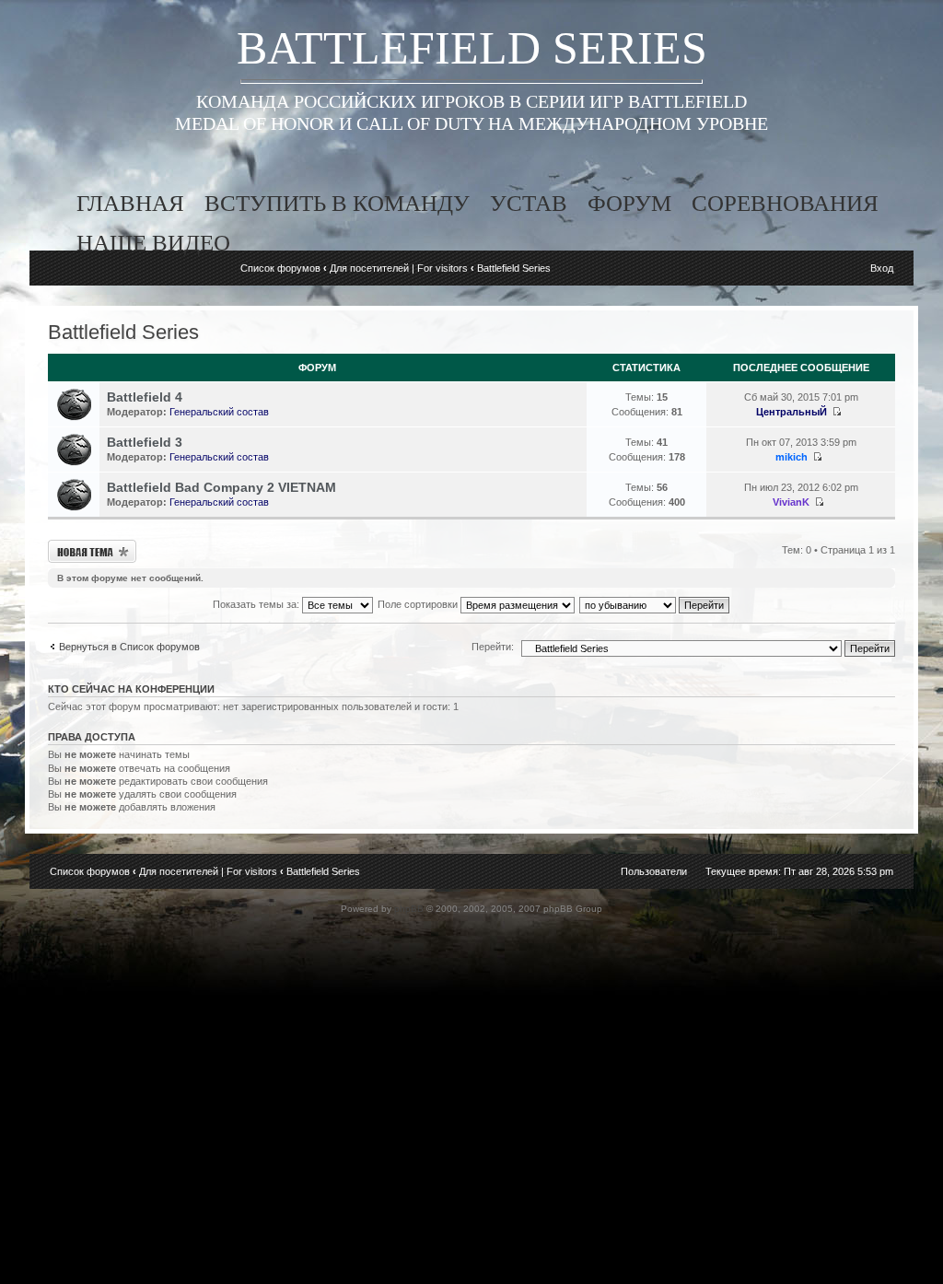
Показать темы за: (257, 604)
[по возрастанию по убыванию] (655, 604)
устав (528, 203)
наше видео (153, 242)
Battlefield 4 (144, 397)
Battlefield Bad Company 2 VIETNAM (221, 487)
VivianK (791, 502)
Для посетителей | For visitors (399, 268)
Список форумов (280, 268)
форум (629, 203)
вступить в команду (337, 203)
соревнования (785, 203)
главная (130, 203)
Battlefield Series (514, 268)
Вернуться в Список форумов (129, 646)
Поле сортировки (419, 604)
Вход (881, 268)
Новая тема (73, 545)
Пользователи (654, 871)
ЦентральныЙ (791, 411)
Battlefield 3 (144, 442)
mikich (791, 456)
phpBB (409, 909)
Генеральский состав (219, 411)
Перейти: (493, 646)
